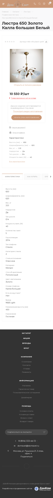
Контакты (27, 365)
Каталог (26, 333)
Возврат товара (26, 421)
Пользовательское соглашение (26, 393)
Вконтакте (26, 466)
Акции (26, 338)
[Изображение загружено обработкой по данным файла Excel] (26, 65)
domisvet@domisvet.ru (28, 446)
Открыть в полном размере (27, 85)
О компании (27, 362)
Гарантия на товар (26, 389)
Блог (26, 348)
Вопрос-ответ (27, 418)
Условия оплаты (26, 411)
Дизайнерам (26, 397)
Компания (26, 357)
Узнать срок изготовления (26, 117)
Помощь (26, 406)
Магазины (26, 386)
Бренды (26, 343)
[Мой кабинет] (44, 4)
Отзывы (26, 369)
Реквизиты (26, 372)
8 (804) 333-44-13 (27, 441)
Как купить (32, 176)
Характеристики (12, 176)
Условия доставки (26, 414)
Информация (26, 381)
